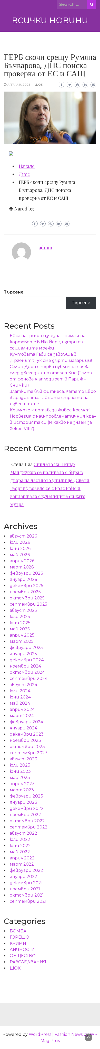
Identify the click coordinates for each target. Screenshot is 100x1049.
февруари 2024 (26, 721)
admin (45, 248)
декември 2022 (27, 808)
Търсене (14, 292)
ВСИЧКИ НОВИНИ (50, 20)
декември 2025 (26, 585)
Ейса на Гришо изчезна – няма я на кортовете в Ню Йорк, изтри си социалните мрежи (47, 342)
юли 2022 (20, 839)
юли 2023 (20, 765)
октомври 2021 (27, 895)
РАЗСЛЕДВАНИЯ (28, 961)
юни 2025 (20, 622)
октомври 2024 (27, 672)
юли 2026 (20, 542)
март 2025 (22, 641)
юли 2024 (20, 690)
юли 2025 (20, 616)
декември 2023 (27, 734)
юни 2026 (20, 548)
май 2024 (20, 703)
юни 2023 (20, 771)
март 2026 (22, 567)
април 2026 (22, 560)
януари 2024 (23, 728)
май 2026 (20, 554)
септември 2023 (28, 752)
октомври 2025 (27, 598)
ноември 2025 (25, 591)
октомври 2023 (27, 746)
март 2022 (22, 864)
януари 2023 (23, 802)
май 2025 (20, 629)
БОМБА (18, 931)
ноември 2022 (25, 814)
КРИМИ (18, 943)
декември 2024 (27, 659)
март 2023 (22, 789)
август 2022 (23, 833)
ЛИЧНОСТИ (22, 949)
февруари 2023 (26, 796)
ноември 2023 (25, 740)
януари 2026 (23, 579)
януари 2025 (23, 653)
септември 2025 (28, 604)
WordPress (40, 1034)
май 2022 (20, 851)
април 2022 (22, 858)
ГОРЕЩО (19, 937)
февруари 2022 (26, 870)
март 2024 (22, 715)
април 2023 (22, 783)
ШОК (39, 84)
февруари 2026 (26, 573)
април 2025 (22, 635)
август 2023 (23, 759)
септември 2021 (28, 901)
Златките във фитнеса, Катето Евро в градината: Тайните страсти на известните (53, 397)
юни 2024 (20, 697)
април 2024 (22, 709)
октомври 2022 (27, 820)
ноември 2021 (25, 889)
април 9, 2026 (18, 84)
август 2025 (23, 610)
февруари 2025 (26, 647)
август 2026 (23, 536)
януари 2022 (23, 876)
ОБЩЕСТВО (23, 955)
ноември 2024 (25, 666)
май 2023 (20, 777)
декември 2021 (26, 882)
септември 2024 (28, 678)
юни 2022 (20, 845)
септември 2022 (28, 827)
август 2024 (23, 684)
